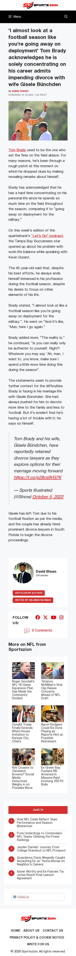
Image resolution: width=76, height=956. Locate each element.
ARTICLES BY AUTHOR (28, 593)
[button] (66, 17)
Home (15, 931)
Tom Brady (17, 150)
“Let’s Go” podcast (47, 236)
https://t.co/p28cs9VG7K (37, 478)
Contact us (53, 931)
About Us (31, 931)
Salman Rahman (33, 600)
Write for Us (38, 944)
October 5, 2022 (47, 497)
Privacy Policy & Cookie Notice (37, 937)
